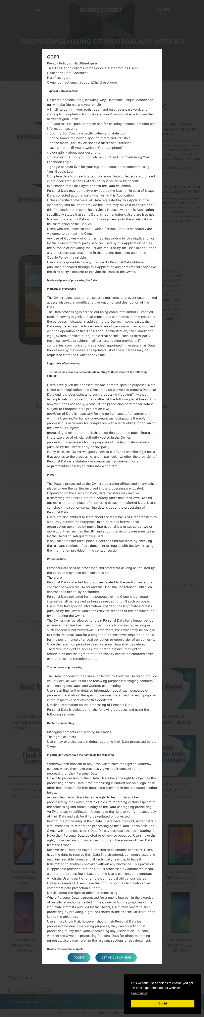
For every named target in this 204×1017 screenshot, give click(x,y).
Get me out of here (116, 957)
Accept (79, 957)
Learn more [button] (139, 993)
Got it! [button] (162, 1003)
